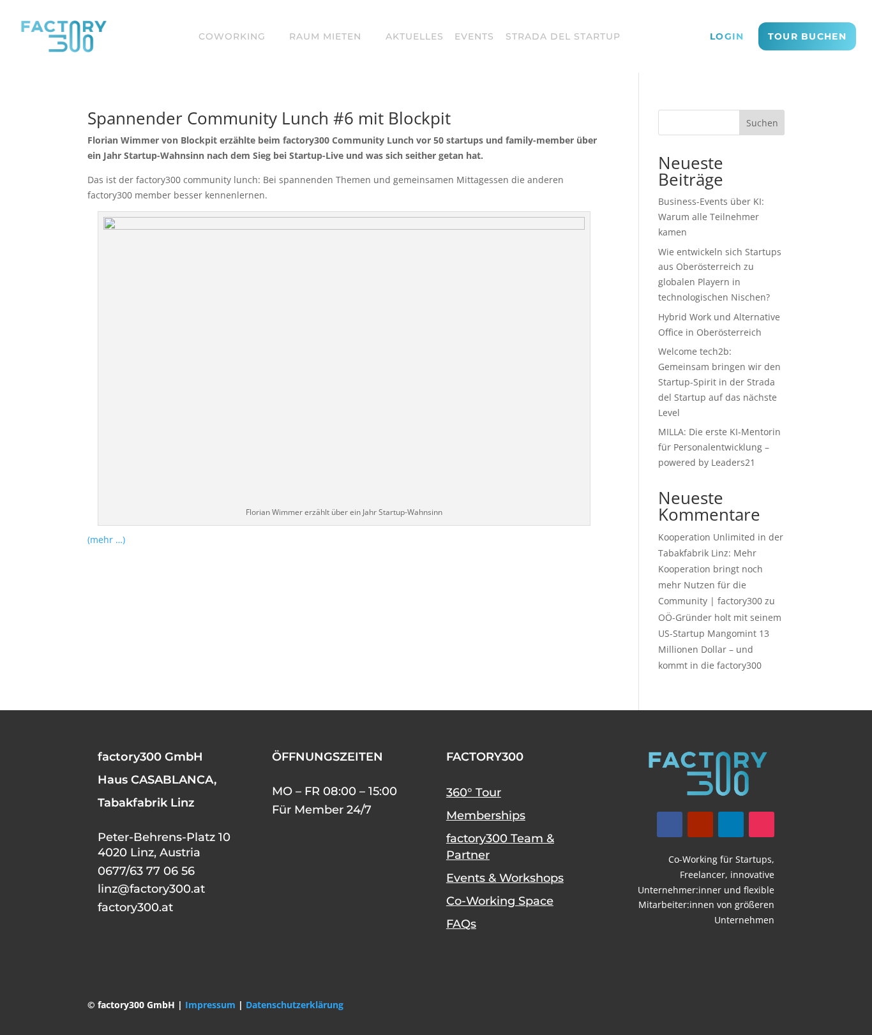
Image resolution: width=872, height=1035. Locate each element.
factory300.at (135, 907)
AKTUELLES (415, 36)
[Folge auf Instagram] (761, 824)
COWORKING (232, 36)
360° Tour (473, 793)
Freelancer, (704, 874)
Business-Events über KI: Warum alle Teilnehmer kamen (711, 216)
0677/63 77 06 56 (146, 871)
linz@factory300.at (151, 889)
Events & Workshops (505, 878)
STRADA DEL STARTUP (563, 36)
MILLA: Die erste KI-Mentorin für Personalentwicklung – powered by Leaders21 (719, 447)
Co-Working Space (499, 901)
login (727, 37)
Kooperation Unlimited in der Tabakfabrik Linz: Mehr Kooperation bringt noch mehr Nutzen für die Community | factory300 (720, 569)
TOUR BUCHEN (807, 36)
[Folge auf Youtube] (700, 824)
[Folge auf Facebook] (669, 824)
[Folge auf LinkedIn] (731, 824)
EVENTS (474, 36)
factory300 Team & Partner (500, 846)
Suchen (762, 123)
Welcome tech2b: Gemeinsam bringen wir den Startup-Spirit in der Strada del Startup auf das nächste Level (719, 381)
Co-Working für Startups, (721, 859)
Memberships (485, 815)
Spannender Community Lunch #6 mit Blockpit (269, 118)
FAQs (461, 924)
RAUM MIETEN (325, 36)
